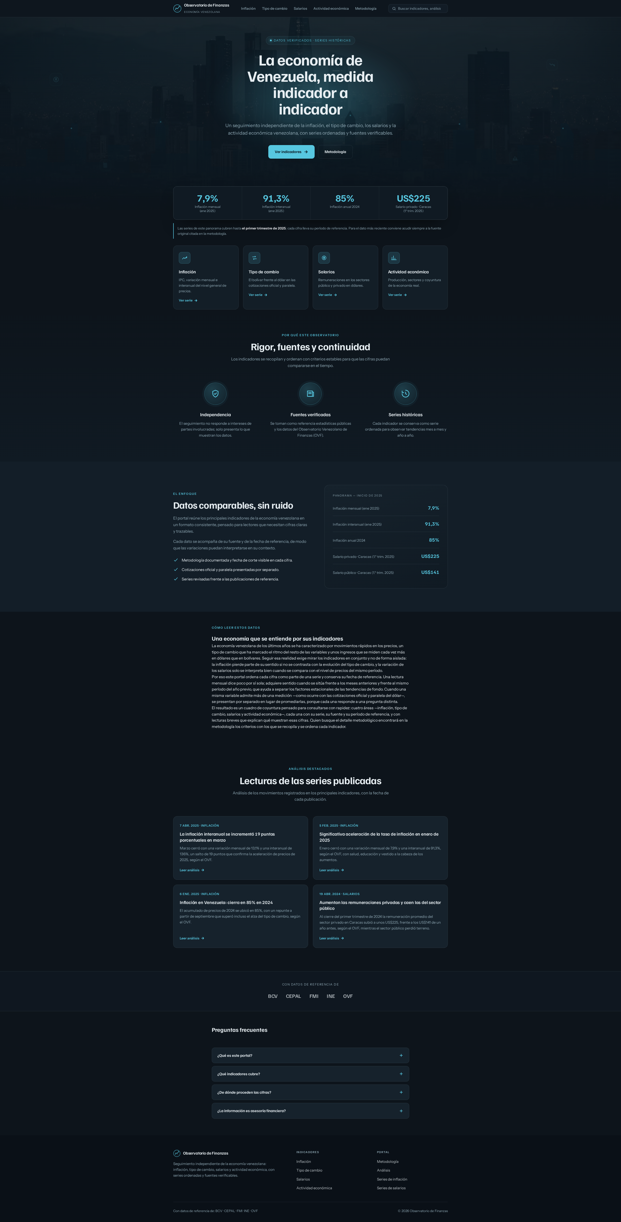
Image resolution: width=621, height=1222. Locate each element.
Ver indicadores (288, 151)
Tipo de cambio (274, 8)
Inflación (248, 8)
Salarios (300, 8)
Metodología (365, 8)
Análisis (383, 1170)
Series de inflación (392, 1179)
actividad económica (262, 714)
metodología (216, 234)
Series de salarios (391, 1188)
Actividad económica (331, 8)
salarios (234, 714)
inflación (385, 707)
